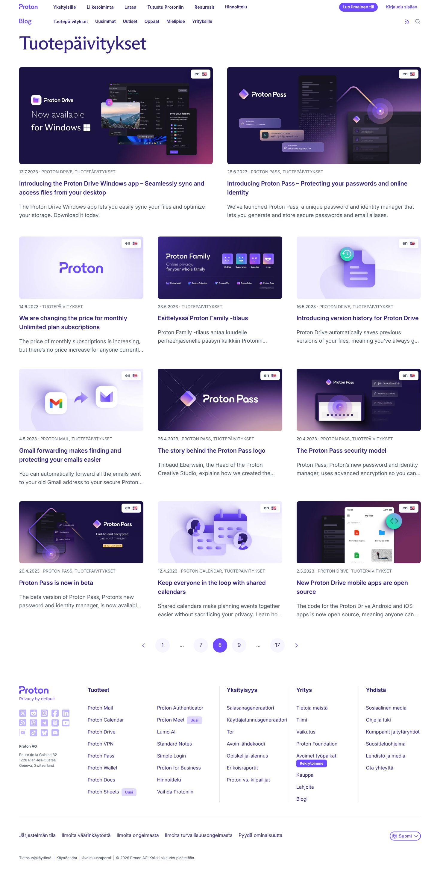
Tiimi (301, 720)
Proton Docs (101, 780)
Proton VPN (101, 744)
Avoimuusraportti (96, 858)
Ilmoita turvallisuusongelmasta (199, 835)
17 (277, 645)
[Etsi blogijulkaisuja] (418, 22)
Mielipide (175, 21)
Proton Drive (102, 732)
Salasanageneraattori (250, 708)
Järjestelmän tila (37, 835)
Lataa (130, 7)
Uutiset (130, 21)
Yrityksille (202, 21)
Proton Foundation (316, 744)
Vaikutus (305, 732)
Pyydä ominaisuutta (260, 835)
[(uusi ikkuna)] (22, 713)
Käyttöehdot (67, 858)
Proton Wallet (103, 768)
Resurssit (204, 7)
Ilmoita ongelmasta (138, 835)
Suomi (405, 835)
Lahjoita (305, 787)
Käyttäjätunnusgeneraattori (257, 720)
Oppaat (152, 21)
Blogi (301, 799)
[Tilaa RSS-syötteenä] (407, 22)
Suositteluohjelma (386, 744)
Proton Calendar (106, 720)
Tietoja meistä (312, 708)
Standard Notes (174, 744)
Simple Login (171, 756)
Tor (230, 732)
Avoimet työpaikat (316, 756)
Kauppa (304, 775)
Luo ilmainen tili (358, 7)
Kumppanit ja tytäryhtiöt (393, 732)
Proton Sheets (103, 792)
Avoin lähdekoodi (246, 744)
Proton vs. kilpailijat (248, 780)
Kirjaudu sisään (401, 7)
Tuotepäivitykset (70, 21)
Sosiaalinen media (386, 708)
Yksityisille (64, 7)
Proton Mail (100, 708)
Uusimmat (105, 21)
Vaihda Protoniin (175, 792)
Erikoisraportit (242, 768)
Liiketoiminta (100, 7)
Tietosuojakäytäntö (35, 858)
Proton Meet (171, 720)
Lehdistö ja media (385, 756)
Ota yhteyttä (379, 768)
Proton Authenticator (180, 708)
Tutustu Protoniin (165, 7)
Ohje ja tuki (378, 720)
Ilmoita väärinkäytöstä (86, 835)
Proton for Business (179, 768)
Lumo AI (166, 732)
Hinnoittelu (236, 7)
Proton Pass (101, 756)
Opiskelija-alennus (247, 756)
